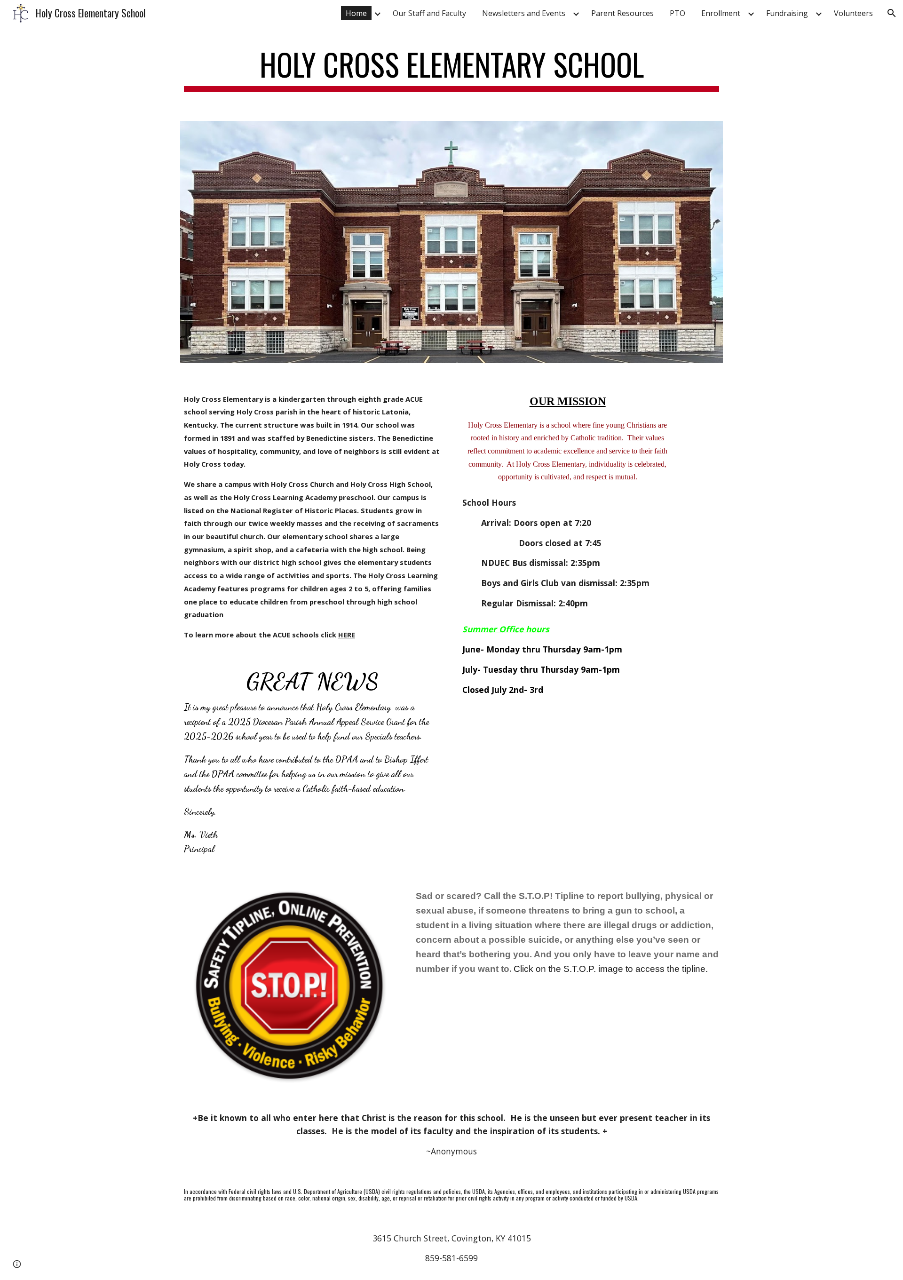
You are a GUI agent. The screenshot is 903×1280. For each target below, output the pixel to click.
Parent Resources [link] (622, 13)
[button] (891, 13)
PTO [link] (677, 13)
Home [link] (356, 13)
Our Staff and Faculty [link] (429, 13)
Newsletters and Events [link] (523, 13)
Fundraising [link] (787, 13)
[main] (451, 69)
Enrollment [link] (720, 13)
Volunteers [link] (853, 13)
